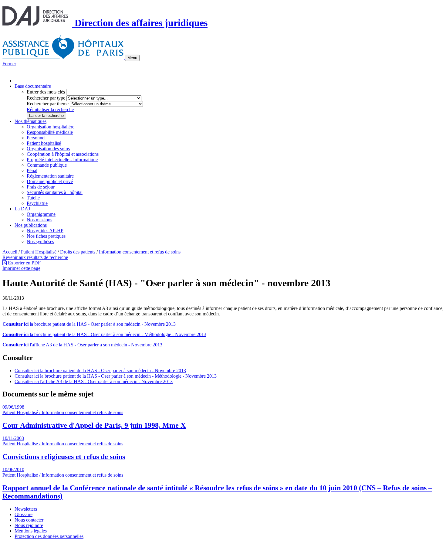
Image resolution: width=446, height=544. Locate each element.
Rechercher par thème (48, 103)
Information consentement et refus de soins (140, 251)
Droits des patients (77, 251)
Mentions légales (31, 530)
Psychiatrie (37, 203)
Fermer (9, 63)
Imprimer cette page (21, 268)
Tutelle (33, 197)
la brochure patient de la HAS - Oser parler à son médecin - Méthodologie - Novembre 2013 (104, 334)
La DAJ (22, 208)
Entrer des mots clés (46, 91)
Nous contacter (29, 519)
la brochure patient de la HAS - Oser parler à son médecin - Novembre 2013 (89, 324)
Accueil (9, 251)
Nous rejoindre (29, 525)
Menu (132, 58)
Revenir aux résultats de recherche (35, 257)
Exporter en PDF (24, 262)
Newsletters (26, 509)
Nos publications (31, 225)
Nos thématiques (30, 121)
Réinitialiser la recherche (50, 109)
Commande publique (47, 165)
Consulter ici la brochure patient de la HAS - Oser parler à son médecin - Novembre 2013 (100, 370)
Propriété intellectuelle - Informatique (62, 159)
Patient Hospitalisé (38, 251)
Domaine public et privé (50, 181)
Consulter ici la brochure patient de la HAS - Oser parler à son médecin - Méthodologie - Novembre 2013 (116, 376)
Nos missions (39, 219)
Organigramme (41, 214)
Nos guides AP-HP (45, 230)
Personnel (36, 137)
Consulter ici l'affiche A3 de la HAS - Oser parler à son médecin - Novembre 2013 (94, 381)
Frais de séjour (41, 186)
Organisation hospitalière (50, 126)
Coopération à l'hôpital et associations (63, 154)
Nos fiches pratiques (46, 236)
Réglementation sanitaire (50, 175)
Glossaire (23, 514)
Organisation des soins (48, 148)
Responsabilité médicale (50, 132)
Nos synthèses (40, 241)
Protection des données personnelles (49, 536)
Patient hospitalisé (44, 143)
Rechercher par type (46, 97)
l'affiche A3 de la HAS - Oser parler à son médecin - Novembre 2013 (82, 344)
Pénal (32, 170)
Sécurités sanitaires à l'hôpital (55, 192)
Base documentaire (33, 86)
